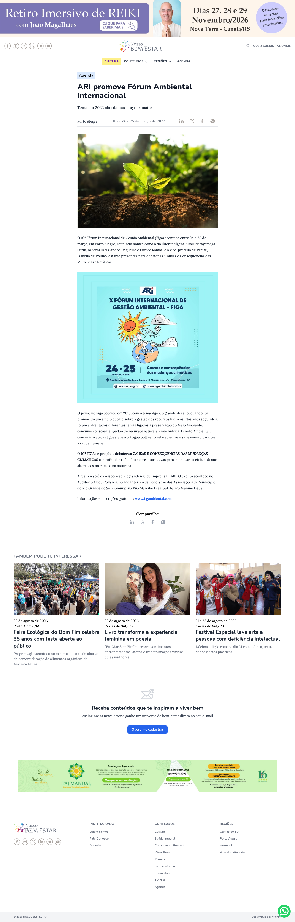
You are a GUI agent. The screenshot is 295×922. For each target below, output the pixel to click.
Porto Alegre (229, 839)
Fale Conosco (99, 839)
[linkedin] (41, 841)
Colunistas (162, 873)
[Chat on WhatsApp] (284, 911)
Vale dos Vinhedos (233, 852)
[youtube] (58, 841)
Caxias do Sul (229, 832)
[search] (248, 46)
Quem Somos (99, 832)
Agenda (183, 61)
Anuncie (284, 46)
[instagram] (25, 841)
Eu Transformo (165, 866)
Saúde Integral (165, 839)
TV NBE (160, 880)
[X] (33, 841)
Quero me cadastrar (147, 729)
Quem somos (263, 46)
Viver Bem (162, 852)
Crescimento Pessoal (169, 845)
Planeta (160, 859)
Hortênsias (227, 845)
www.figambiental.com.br (155, 498)
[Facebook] (17, 841)
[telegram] (49, 841)
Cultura (112, 61)
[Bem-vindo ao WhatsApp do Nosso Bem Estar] (284, 911)
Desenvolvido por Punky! (266, 917)
